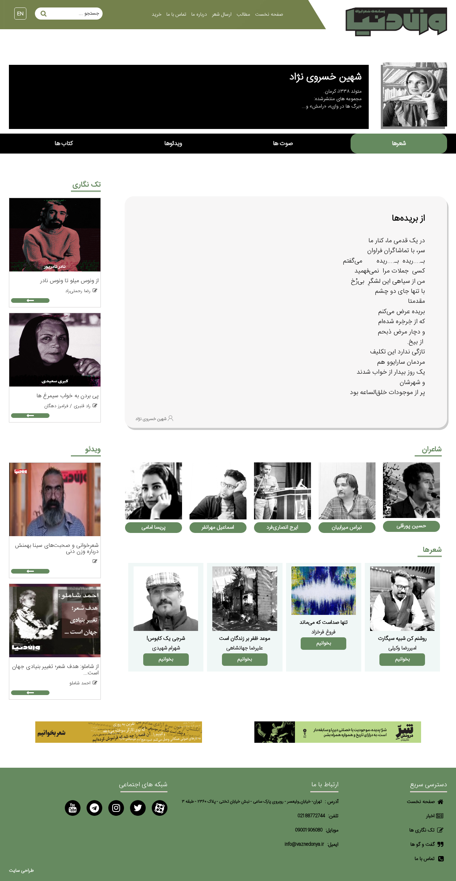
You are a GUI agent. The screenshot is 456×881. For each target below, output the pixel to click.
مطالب (243, 14)
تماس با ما (176, 14)
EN (20, 14)
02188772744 (311, 816)
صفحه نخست (269, 14)
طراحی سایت (21, 870)
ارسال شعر (222, 14)
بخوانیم (402, 659)
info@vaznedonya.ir (304, 844)
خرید (156, 14)
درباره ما (199, 14)
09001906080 (308, 830)
